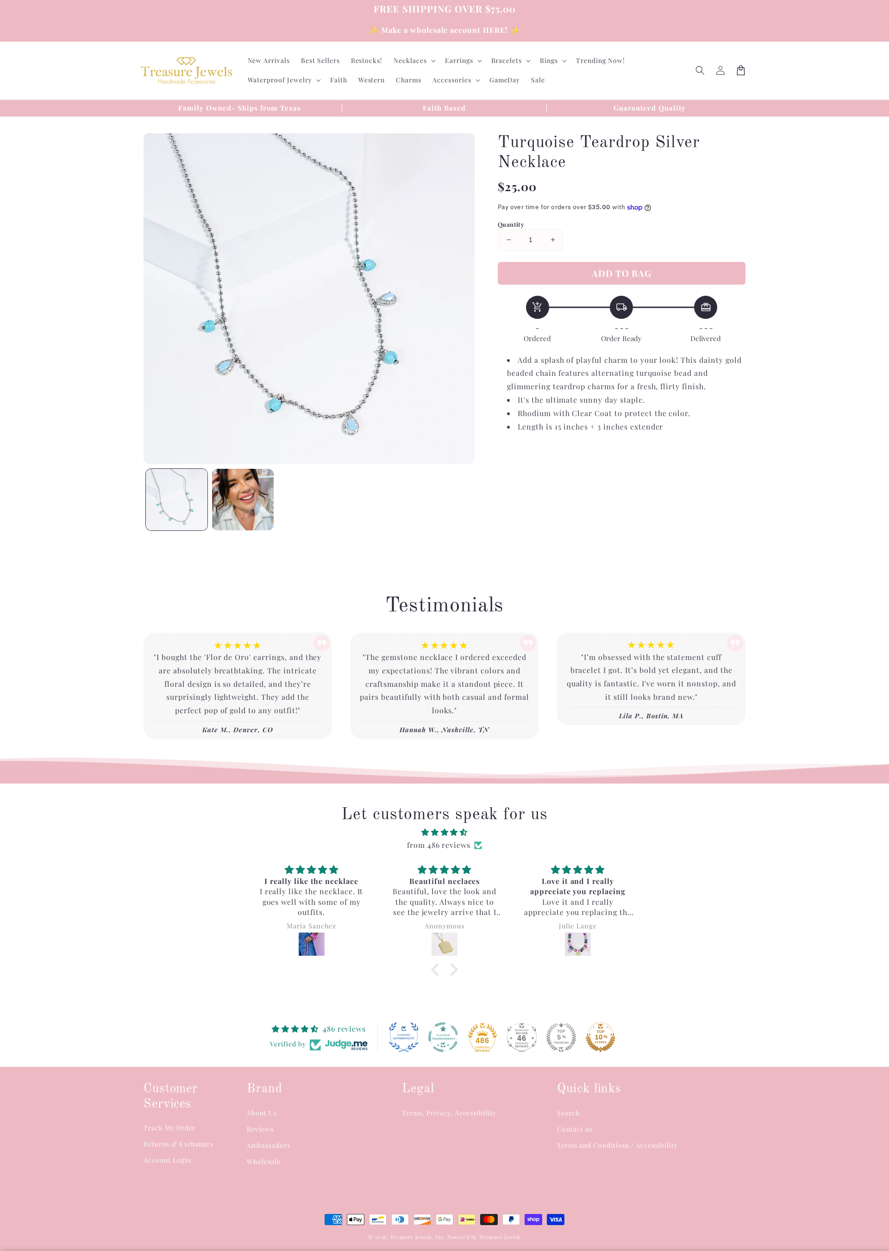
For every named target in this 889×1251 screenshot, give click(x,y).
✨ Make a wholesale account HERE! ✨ (444, 30)
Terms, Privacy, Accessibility (449, 1112)
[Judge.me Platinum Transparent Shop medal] (443, 1037)
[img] (444, 832)
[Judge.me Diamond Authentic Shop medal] (404, 1037)
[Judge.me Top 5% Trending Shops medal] (561, 1037)
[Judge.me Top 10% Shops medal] (600, 1037)
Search (568, 1112)
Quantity (511, 224)
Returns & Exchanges (178, 1143)
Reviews (260, 1129)
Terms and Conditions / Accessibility (617, 1145)
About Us (262, 1112)
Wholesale (264, 1161)
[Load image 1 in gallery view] (176, 499)
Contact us (575, 1129)
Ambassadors (268, 1145)
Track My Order (169, 1127)
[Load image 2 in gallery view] (243, 499)
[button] (700, 70)
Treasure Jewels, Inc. (418, 1236)
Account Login (167, 1160)
